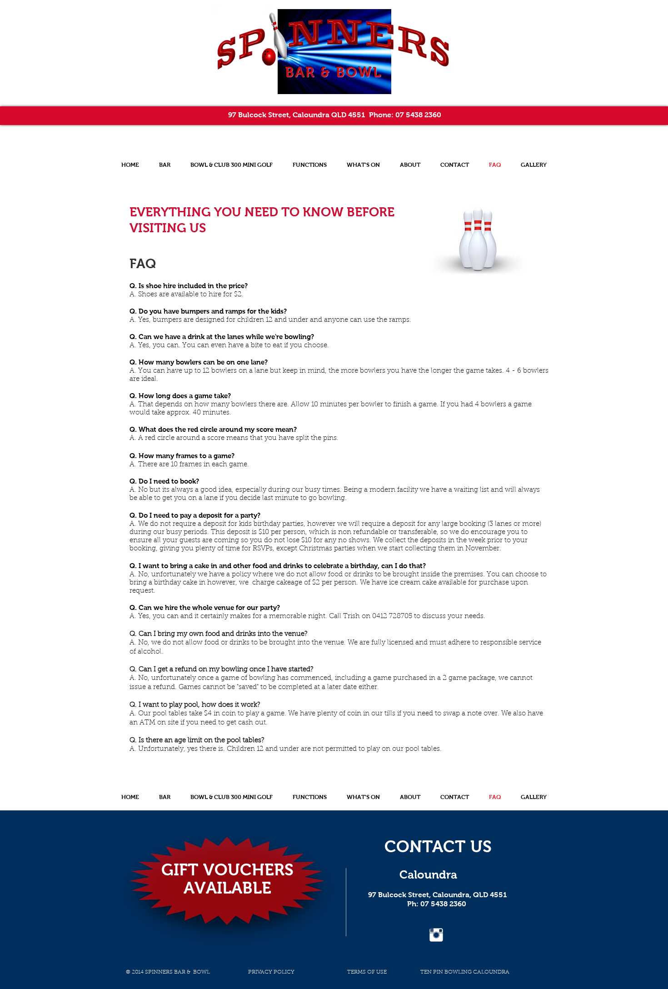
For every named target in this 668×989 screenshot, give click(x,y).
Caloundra (428, 874)
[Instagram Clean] (436, 935)
